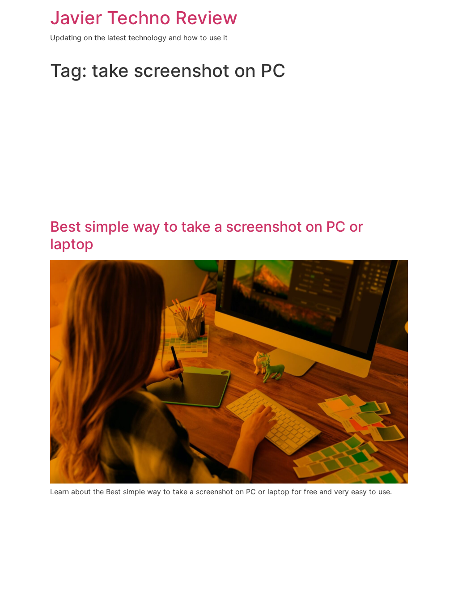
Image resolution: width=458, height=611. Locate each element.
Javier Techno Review (143, 18)
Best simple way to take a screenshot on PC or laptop (206, 235)
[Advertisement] (229, 151)
